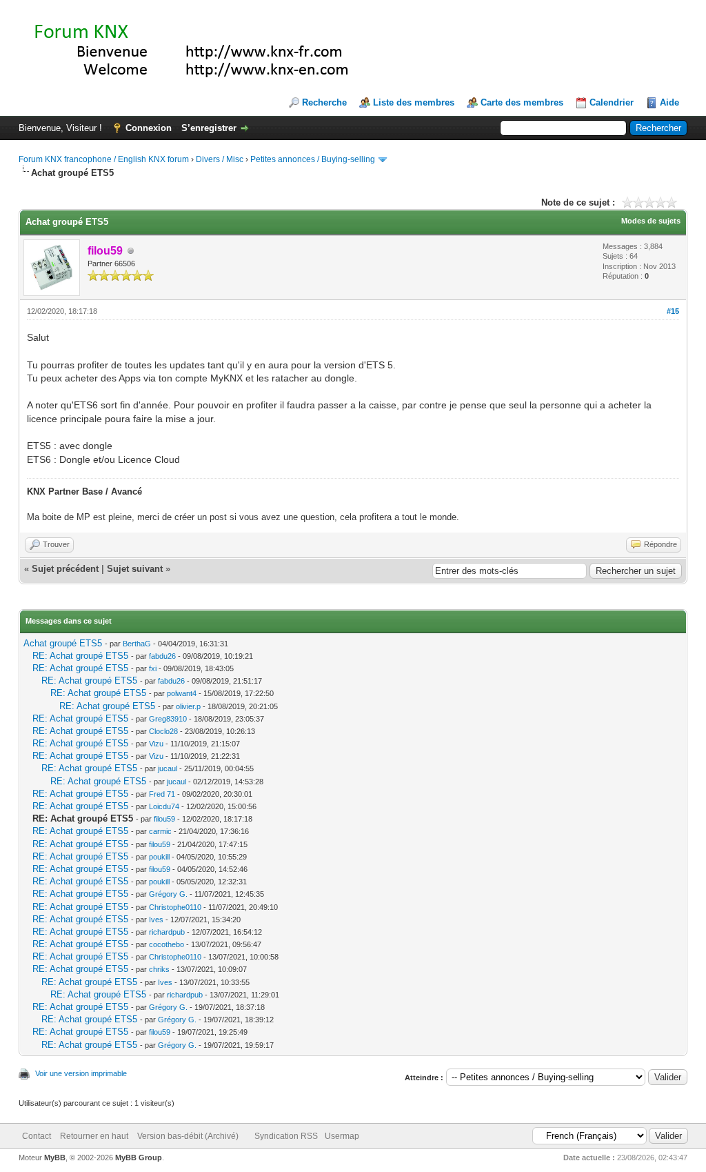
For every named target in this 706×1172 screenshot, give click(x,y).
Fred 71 (162, 794)
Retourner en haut (94, 1136)
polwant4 (181, 693)
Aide (669, 102)
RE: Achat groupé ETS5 (80, 655)
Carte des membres (522, 102)
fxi (153, 668)
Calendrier (611, 102)
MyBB (54, 1157)
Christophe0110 (175, 907)
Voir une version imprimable (81, 1073)
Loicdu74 (164, 806)
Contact (36, 1136)
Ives (156, 919)
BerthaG (137, 643)
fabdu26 (162, 656)
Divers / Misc (219, 159)
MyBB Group (138, 1157)
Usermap (342, 1136)
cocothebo (166, 944)
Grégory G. (168, 894)
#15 (673, 311)
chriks (159, 969)
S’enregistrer (208, 128)
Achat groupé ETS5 (62, 643)
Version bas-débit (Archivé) (188, 1136)
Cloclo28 (163, 731)
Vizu (156, 743)
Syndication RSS (286, 1136)
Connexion (148, 128)
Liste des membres (413, 102)
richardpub (167, 932)
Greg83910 (168, 719)
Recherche (324, 102)
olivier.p (188, 706)
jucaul (167, 768)
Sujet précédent (65, 569)
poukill (159, 857)
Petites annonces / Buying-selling (312, 159)
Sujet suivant (135, 569)
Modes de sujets (650, 221)
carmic (160, 831)
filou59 (164, 819)
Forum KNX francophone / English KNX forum (104, 159)
